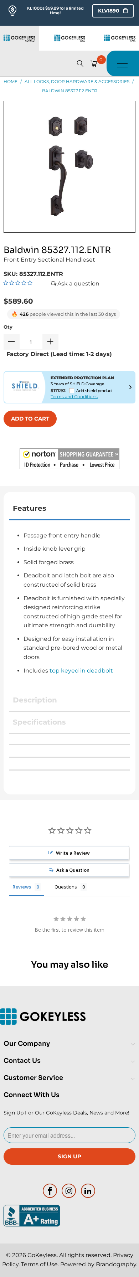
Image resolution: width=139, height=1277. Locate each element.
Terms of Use (39, 1264)
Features (29, 508)
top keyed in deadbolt (81, 670)
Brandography (116, 1264)
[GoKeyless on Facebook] (49, 1191)
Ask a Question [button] (72, 870)
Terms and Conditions (74, 396)
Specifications (39, 722)
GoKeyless (42, 1255)
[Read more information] (130, 387)
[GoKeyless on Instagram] (69, 1191)
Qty (8, 327)
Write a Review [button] (73, 853)
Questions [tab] (66, 887)
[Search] (80, 63)
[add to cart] (30, 419)
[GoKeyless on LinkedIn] (88, 1191)
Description (35, 700)
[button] (69, 460)
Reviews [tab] (21, 887)
